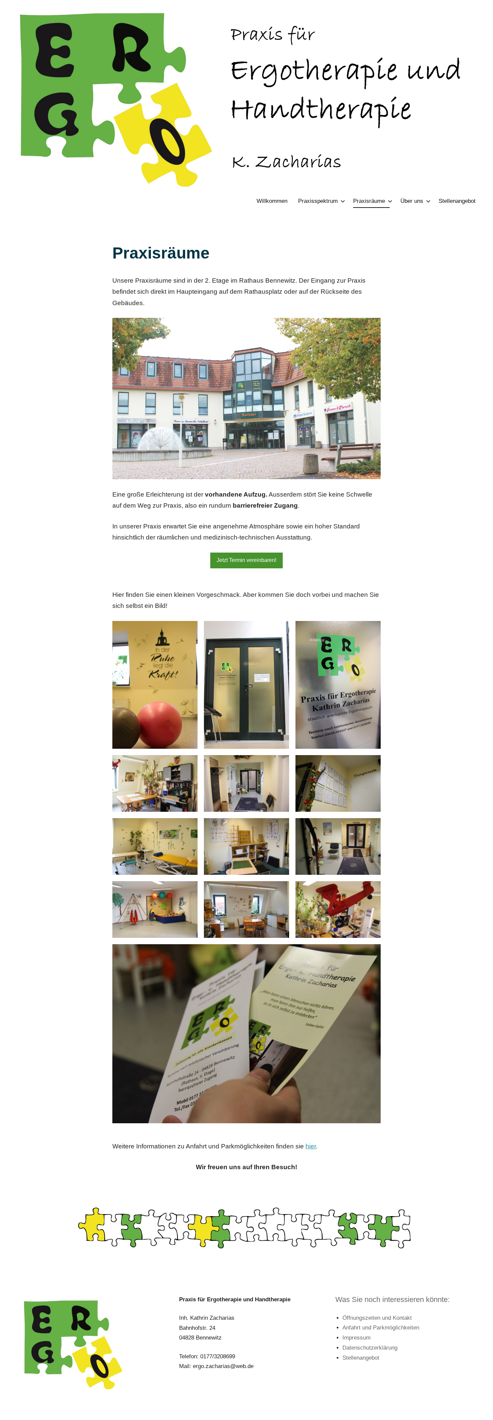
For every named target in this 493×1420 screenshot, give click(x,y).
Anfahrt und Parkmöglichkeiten (380, 1327)
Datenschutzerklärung (369, 1348)
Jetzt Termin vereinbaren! (246, 560)
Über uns (411, 201)
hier (311, 1146)
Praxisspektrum (318, 201)
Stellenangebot (457, 201)
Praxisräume (369, 201)
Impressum (356, 1337)
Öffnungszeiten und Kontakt (377, 1318)
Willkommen (272, 201)
